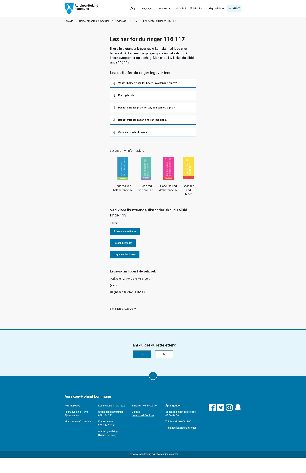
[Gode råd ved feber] (188, 168)
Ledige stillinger (215, 8)
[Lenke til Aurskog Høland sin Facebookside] (212, 407)
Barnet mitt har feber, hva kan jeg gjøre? (142, 119)
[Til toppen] (153, 375)
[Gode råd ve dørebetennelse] (168, 168)
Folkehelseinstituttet (125, 231)
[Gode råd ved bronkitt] (146, 168)
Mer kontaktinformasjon (78, 421)
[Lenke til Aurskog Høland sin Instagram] (229, 407)
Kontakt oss (166, 8)
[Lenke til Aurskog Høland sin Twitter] (220, 407)
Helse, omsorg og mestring (94, 20)
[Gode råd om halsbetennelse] (123, 168)
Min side (197, 8)
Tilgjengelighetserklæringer (180, 427)
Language (146, 8)
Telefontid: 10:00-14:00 (178, 421)
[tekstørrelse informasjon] (132, 8)
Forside (69, 20)
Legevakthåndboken (124, 254)
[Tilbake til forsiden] (81, 8)
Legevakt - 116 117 (126, 20)
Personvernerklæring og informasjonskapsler (153, 454)
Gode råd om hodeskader (133, 132)
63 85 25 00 (150, 405)
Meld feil (181, 8)
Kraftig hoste (126, 95)
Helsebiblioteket (122, 242)
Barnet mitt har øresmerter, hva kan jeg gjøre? (146, 107)
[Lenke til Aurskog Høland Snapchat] (237, 407)
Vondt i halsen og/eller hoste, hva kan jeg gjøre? (147, 83)
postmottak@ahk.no (143, 415)
